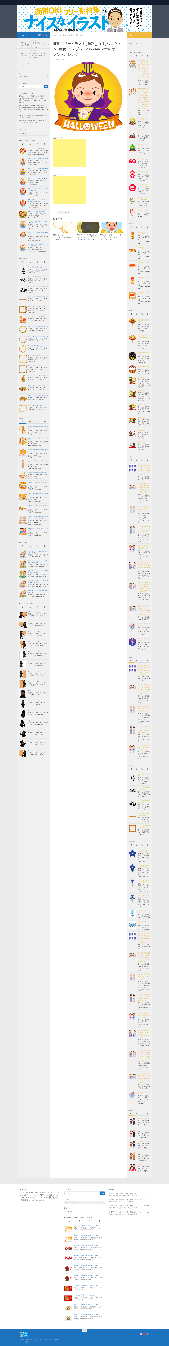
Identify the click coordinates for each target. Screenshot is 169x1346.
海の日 (142, 910)
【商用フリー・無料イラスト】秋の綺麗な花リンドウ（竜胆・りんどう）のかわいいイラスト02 (143, 887)
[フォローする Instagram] (46, 35)
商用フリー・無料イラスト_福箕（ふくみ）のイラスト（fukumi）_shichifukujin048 (37, 215)
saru (30, 1192)
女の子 (29, 530)
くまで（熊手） (32, 149)
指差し (30, 1198)
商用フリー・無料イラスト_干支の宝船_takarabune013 (143, 82)
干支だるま (140, 88)
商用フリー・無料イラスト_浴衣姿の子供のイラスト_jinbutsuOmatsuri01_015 (144, 554)
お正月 (40, 188)
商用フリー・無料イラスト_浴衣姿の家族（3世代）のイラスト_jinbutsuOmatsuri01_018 (144, 498)
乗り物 (29, 551)
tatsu (32, 1192)
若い (30, 1200)
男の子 (45, 528)
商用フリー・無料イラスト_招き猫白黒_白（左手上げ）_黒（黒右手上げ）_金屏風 (144, 409)
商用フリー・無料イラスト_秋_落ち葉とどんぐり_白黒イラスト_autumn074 (38, 290)
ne (27, 1192)
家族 (29, 553)
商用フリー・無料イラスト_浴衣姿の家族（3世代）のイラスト (144, 617)
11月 (30, 234)
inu (24, 1192)
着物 (145, 465)
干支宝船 (140, 60)
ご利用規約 (24, 133)
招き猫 (143, 321)
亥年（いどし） (141, 79)
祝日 (139, 910)
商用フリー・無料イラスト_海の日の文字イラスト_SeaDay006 (144, 916)
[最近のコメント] (37, 144)
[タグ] (44, 144)
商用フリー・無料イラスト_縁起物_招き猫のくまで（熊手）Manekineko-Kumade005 (143, 328)
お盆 (146, 850)
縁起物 (42, 149)
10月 (81, 35)
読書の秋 (30, 426)
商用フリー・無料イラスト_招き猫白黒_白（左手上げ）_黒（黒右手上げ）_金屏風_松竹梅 (144, 383)
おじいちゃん (143, 509)
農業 (46, 551)
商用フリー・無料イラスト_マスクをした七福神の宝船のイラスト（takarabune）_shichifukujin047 (38, 249)
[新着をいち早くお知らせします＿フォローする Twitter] (39, 35)
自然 (41, 267)
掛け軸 (34, 1198)
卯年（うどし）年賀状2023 (80, 1226)
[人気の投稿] (30, 144)
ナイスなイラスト (59, 59)
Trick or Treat (67, 212)
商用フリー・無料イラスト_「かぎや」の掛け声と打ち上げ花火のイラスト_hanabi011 (144, 646)
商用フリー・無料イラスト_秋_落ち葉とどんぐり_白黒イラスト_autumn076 (38, 270)
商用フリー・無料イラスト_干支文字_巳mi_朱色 (143, 214)
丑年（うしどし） (43, 221)
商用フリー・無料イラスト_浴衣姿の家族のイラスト (144, 478)
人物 (66, 35)
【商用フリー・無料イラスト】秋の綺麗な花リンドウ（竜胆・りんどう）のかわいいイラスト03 (143, 872)
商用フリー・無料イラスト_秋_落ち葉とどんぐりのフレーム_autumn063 (38, 369)
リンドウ (140, 850)
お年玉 (29, 199)
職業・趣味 (41, 551)
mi (26, 1192)
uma (40, 1192)
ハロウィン (56, 35)
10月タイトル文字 (142, 232)
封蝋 (50, 1195)
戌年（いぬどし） (145, 77)
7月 (138, 468)
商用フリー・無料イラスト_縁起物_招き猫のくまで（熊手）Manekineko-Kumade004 (143, 345)
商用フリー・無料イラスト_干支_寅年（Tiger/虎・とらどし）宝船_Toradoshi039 (38, 172)
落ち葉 (29, 267)
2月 (146, 1118)
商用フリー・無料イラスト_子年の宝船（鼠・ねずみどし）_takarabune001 (38, 182)
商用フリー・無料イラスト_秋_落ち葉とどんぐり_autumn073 (144, 819)
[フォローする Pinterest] (42, 35)
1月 (43, 188)
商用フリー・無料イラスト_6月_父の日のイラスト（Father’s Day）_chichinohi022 (110, 237)
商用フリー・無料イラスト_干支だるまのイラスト (144, 112)
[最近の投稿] (22, 144)
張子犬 (23, 1197)
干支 (43, 158)
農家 (38, 1200)
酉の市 (38, 232)
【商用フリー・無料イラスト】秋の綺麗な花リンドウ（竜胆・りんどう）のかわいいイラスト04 (143, 857)
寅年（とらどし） (32, 158)
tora (35, 1192)
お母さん (72, 35)
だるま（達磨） (145, 352)
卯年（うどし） (91, 1226)
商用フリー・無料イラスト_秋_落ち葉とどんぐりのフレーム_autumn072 (38, 310)
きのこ (29, 316)
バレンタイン (141, 1118)
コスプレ (59, 212)
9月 (34, 426)
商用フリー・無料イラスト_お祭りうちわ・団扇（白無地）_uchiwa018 (63, 237)
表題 (33, 1200)
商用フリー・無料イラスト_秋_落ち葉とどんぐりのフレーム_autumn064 (38, 359)
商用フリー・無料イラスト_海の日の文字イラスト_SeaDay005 (144, 927)
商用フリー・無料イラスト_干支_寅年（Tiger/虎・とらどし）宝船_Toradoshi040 (38, 162)
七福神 (38, 149)
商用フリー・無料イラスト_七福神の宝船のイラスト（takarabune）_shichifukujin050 (38, 194)
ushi (43, 1192)
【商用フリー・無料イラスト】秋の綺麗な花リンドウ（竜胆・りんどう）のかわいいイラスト (143, 902)
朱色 (43, 1198)
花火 (142, 465)
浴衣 (139, 465)
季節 (77, 35)
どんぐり (30, 277)
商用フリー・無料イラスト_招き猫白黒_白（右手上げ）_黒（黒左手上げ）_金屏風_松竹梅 (144, 396)
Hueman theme (41, 1342)
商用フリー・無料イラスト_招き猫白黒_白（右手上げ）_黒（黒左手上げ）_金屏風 (144, 423)
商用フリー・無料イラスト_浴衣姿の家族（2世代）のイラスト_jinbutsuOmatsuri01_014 (144, 575)
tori (37, 1192)
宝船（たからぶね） (33, 188)
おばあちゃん (41, 518)
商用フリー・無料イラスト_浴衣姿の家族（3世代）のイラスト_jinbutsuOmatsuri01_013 (144, 597)
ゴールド (29, 1194)
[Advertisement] (69, 153)
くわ (45, 1192)
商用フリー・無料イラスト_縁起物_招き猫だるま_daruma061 (144, 371)
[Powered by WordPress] (26, 1342)
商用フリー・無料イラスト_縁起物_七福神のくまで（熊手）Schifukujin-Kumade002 (38, 238)
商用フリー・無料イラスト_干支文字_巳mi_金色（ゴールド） (144, 203)
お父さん (142, 468)
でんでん (49, 1192)
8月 (146, 468)
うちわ (139, 526)
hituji (21, 1192)
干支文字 (146, 159)
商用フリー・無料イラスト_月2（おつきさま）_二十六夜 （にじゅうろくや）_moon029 (87, 237)
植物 (38, 267)
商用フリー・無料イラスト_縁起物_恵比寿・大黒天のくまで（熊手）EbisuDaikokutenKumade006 (38, 152)
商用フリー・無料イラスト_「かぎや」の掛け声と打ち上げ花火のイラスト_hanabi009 (144, 631)
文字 (38, 1197)
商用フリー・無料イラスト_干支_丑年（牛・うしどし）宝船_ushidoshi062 (38, 226)
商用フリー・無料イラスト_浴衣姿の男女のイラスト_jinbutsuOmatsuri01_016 (144, 537)
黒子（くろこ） (32, 612)
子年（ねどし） (32, 178)
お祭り (141, 485)
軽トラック (35, 551)
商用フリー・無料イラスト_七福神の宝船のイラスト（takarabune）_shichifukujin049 (38, 205)
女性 (62, 35)
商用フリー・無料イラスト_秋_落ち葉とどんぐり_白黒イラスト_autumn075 (38, 280)
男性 (142, 467)
